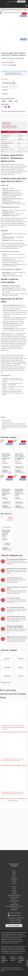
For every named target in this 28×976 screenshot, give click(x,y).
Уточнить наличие (9, 83)
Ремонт (14, 881)
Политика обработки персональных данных (4, 959)
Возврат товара (14, 904)
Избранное (14, 909)
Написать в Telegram (15, 922)
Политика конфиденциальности (14, 906)
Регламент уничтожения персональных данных (21, 959)
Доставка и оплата (14, 897)
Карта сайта (14, 908)
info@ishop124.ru (15, 915)
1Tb (16, 101)
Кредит (14, 890)
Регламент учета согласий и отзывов (13, 958)
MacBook (14, 878)
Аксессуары (14, 879)
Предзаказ (6, 467)
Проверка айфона (14, 901)
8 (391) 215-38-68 (12, 1)
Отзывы (14, 902)
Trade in (14, 892)
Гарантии (14, 893)
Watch (14, 872)
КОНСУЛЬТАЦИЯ (13, 925)
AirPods (14, 874)
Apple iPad (9, 111)
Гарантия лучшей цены (14, 895)
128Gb (3, 101)
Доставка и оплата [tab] (9, 127)
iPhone (14, 870)
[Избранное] (16, 5)
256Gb (10, 101)
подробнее (13, 65)
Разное (14, 883)
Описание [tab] (6, 123)
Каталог (14, 886)
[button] (4, 90)
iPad (14, 876)
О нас (14, 888)
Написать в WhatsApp (16, 920)
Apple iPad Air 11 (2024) (19, 111)
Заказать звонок (21, 1)
